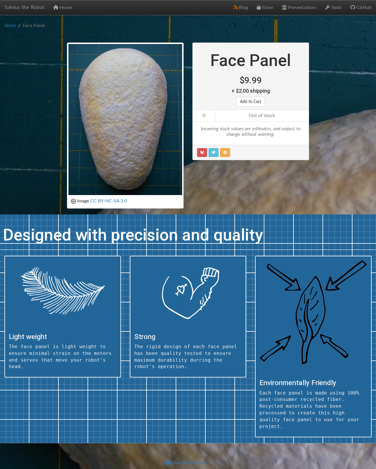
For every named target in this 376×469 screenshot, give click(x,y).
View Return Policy (190, 462)
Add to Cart (250, 102)
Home (65, 7)
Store (267, 7)
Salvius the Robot (24, 7)
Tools (336, 7)
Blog (243, 7)
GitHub (363, 7)
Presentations (301, 7)
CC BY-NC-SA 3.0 (108, 201)
